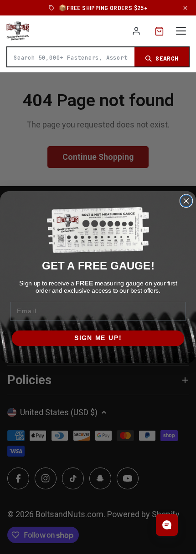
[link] (98, 230)
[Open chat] (167, 525)
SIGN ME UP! (98, 338)
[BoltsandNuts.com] (17, 31)
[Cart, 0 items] (159, 31)
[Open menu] (181, 31)
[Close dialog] (186, 201)
